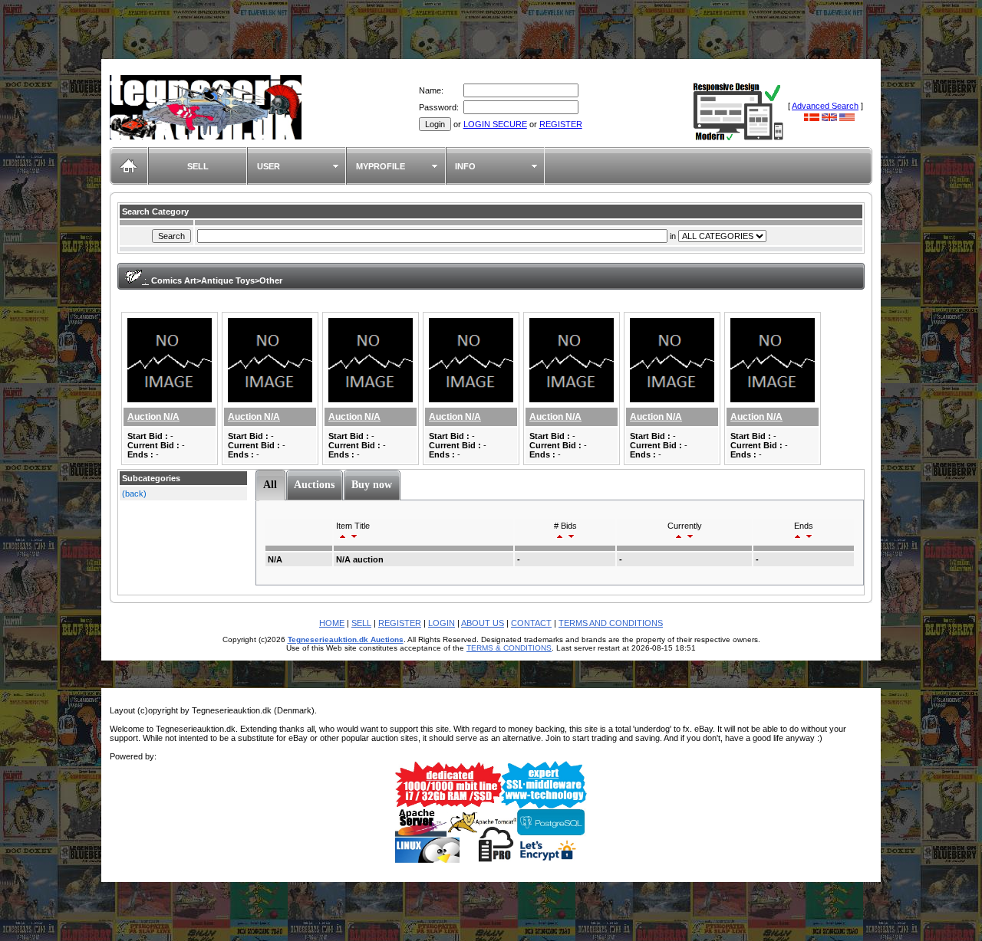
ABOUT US (482, 623)
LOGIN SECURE (495, 124)
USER (268, 166)
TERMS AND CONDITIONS (611, 623)
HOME (331, 623)
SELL (198, 166)
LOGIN (441, 623)
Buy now (371, 484)
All (270, 484)
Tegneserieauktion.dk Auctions (346, 639)
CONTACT (531, 623)
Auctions (314, 484)
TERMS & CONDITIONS (509, 648)
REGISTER (560, 124)
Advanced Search (825, 105)
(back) (134, 493)
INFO (465, 166)
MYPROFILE (380, 166)
